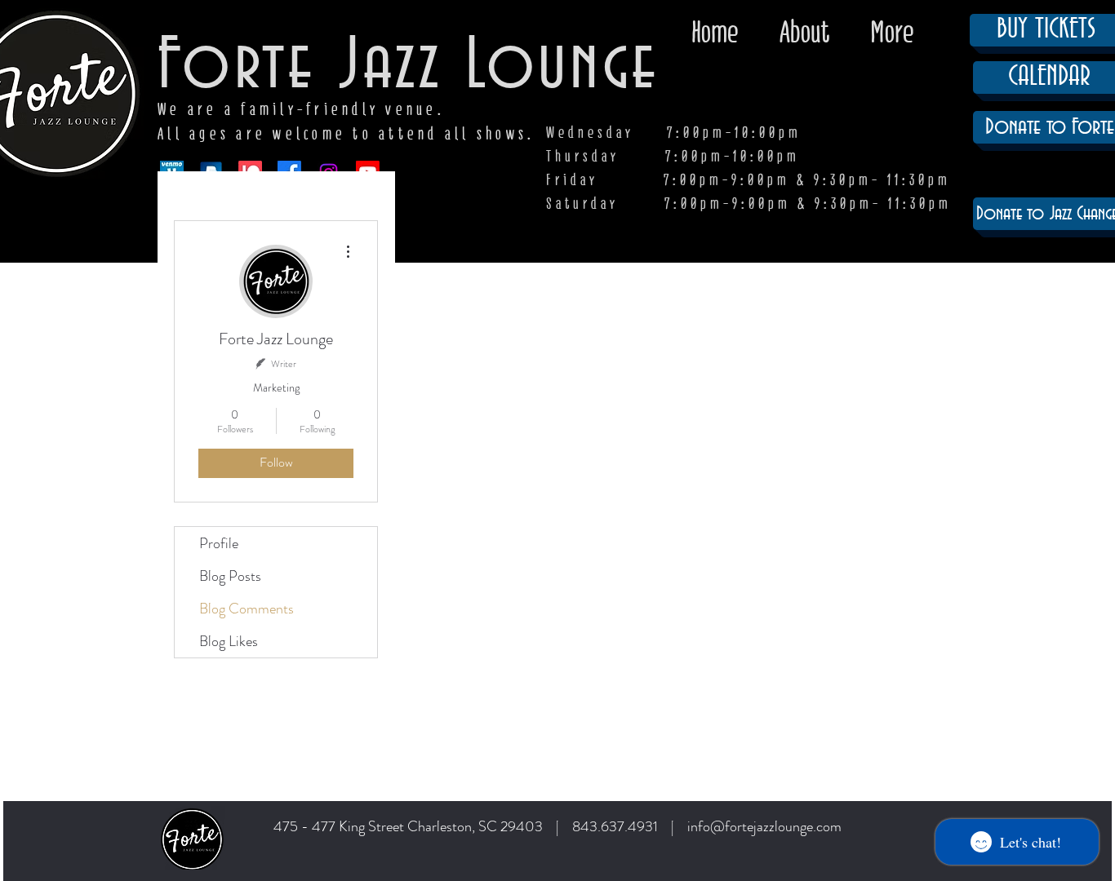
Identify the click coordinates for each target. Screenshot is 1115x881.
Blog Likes (228, 641)
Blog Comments (246, 608)
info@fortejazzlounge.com (764, 826)
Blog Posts (230, 576)
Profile (218, 543)
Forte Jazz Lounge (409, 67)
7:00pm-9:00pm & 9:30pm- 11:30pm (808, 203)
